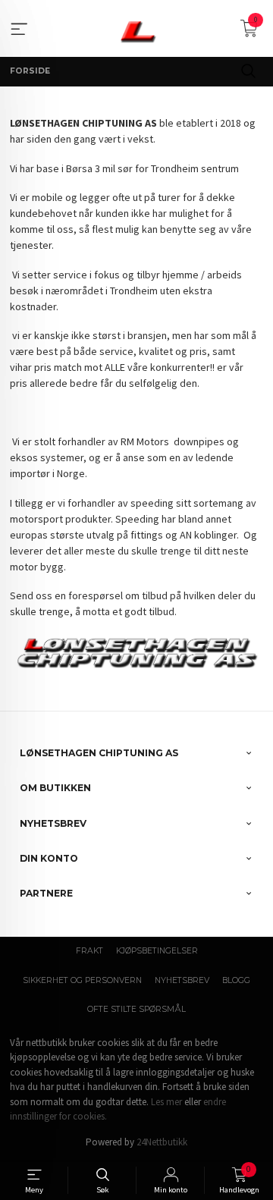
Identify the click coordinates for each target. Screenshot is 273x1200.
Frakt (89, 951)
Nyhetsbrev (182, 980)
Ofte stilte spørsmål (136, 1009)
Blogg (236, 980)
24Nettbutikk (161, 1142)
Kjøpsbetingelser (157, 951)
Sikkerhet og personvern (82, 980)
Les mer (166, 1101)
